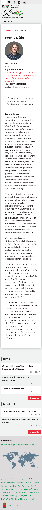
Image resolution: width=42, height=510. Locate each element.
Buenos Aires (33, 482)
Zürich (31, 499)
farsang (21, 479)
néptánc (34, 489)
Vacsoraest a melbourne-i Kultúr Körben (19, 411)
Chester (24, 489)
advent (4, 495)
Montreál (15, 499)
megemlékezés (8, 482)
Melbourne (33, 492)
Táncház (25, 486)
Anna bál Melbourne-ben (13, 389)
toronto (22, 492)
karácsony (14, 489)
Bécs (30, 479)
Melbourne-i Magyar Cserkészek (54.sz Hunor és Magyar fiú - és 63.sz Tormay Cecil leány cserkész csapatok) (20, 76)
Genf (33, 486)
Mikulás (14, 492)
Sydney (4, 489)
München (5, 479)
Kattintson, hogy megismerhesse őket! (17, 444)
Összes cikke (34, 398)
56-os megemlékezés (10, 486)
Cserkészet (20, 482)
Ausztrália (5, 492)
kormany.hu (13, 505)
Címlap (8, 30)
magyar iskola (25, 495)
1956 (13, 479)
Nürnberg (13, 495)
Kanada (5, 498)
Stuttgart (24, 499)
